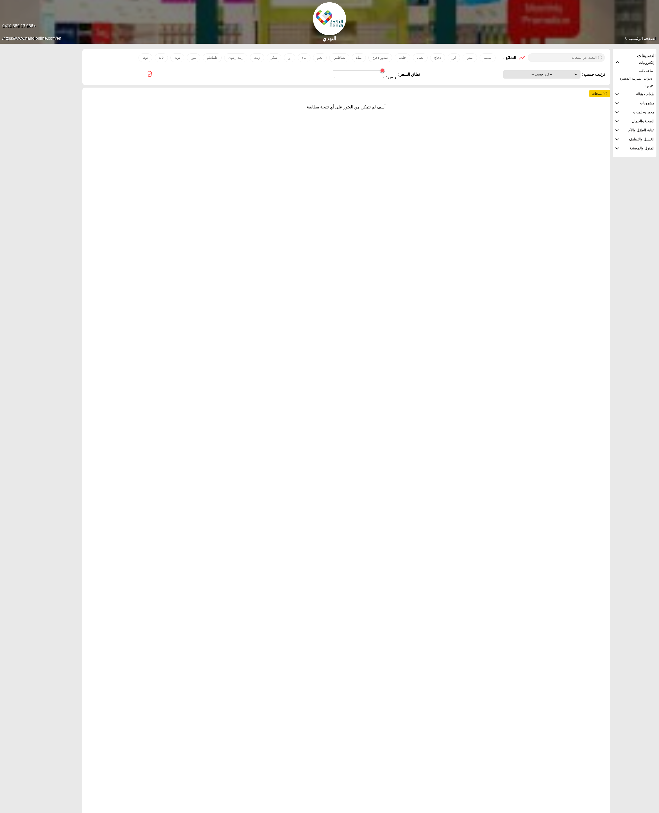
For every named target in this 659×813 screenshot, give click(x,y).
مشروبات (647, 103)
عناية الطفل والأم (641, 130)
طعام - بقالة (645, 94)
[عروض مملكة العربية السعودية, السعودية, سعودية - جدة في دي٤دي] (149, 74)
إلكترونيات (646, 63)
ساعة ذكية (646, 71)
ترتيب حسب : (592, 74)
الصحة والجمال (643, 121)
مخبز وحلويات (643, 112)
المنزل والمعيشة (642, 148)
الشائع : (509, 57)
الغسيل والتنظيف (641, 139)
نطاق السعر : (408, 74)
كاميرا (649, 86)
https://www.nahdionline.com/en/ (31, 38)
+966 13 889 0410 (19, 26)
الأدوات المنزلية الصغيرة (637, 78)
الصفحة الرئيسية (642, 38)
